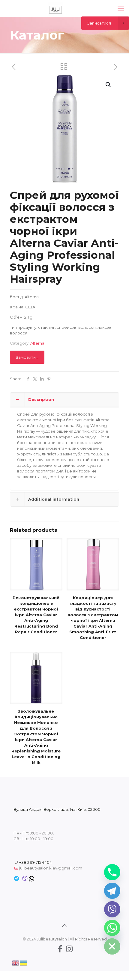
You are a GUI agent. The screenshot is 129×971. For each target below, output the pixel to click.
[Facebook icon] (60, 949)
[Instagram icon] (69, 949)
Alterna (37, 343)
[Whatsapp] (112, 928)
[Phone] (112, 872)
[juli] (55, 8)
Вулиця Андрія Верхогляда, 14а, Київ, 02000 (57, 809)
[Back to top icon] (64, 925)
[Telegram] (112, 891)
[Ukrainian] (24, 962)
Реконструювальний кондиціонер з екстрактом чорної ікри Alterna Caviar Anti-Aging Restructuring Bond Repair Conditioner (36, 614)
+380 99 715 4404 (35, 862)
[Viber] (112, 909)
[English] (16, 962)
